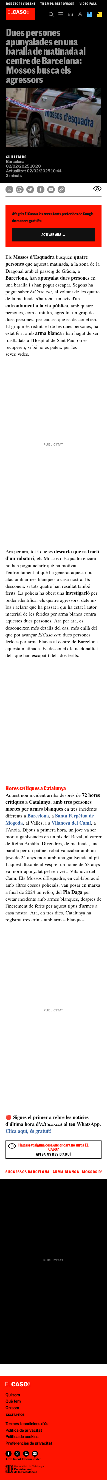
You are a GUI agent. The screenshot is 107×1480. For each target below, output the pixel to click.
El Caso (20, 14)
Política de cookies (21, 1436)
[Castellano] (70, 14)
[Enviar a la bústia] (97, 189)
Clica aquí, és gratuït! (28, 1130)
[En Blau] (89, 14)
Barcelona (38, 815)
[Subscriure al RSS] (26, 1454)
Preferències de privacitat (28, 1443)
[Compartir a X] (9, 189)
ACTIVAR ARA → (53, 235)
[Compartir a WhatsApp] (20, 189)
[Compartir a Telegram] (30, 189)
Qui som (12, 1394)
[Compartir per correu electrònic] (51, 189)
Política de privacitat (23, 1430)
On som (12, 1407)
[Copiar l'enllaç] (61, 189)
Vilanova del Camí (71, 822)
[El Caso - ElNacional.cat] (17, 1384)
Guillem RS (16, 157)
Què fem (13, 1401)
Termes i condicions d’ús (26, 1423)
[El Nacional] (99, 14)
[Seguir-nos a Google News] (35, 1454)
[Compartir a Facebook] (40, 189)
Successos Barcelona (27, 1172)
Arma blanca (66, 1172)
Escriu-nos (14, 1414)
